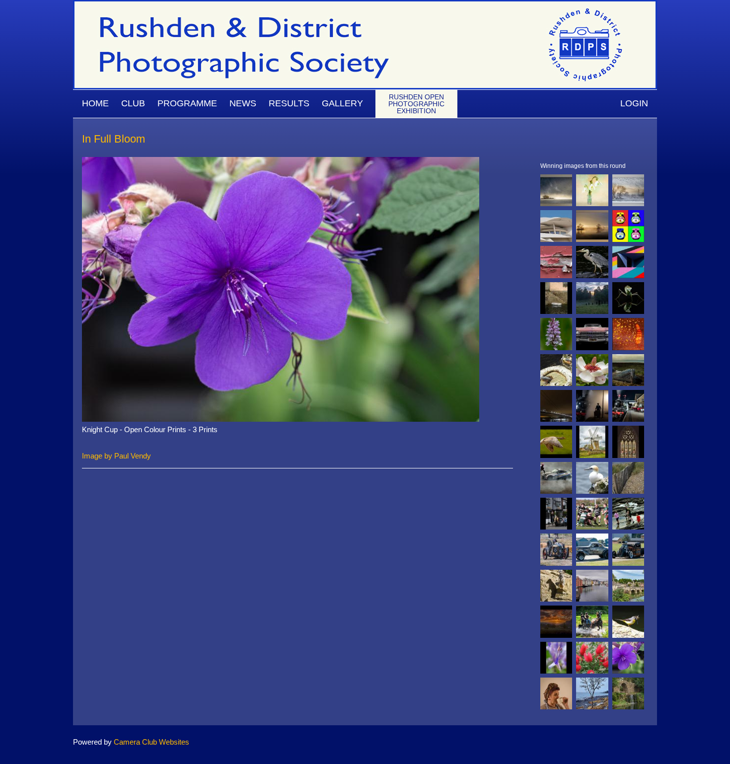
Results (289, 103)
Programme (187, 103)
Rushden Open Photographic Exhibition (416, 104)
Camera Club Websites (151, 742)
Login (634, 103)
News (242, 103)
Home (95, 103)
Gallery (342, 103)
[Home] (365, 4)
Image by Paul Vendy (116, 456)
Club (133, 103)
